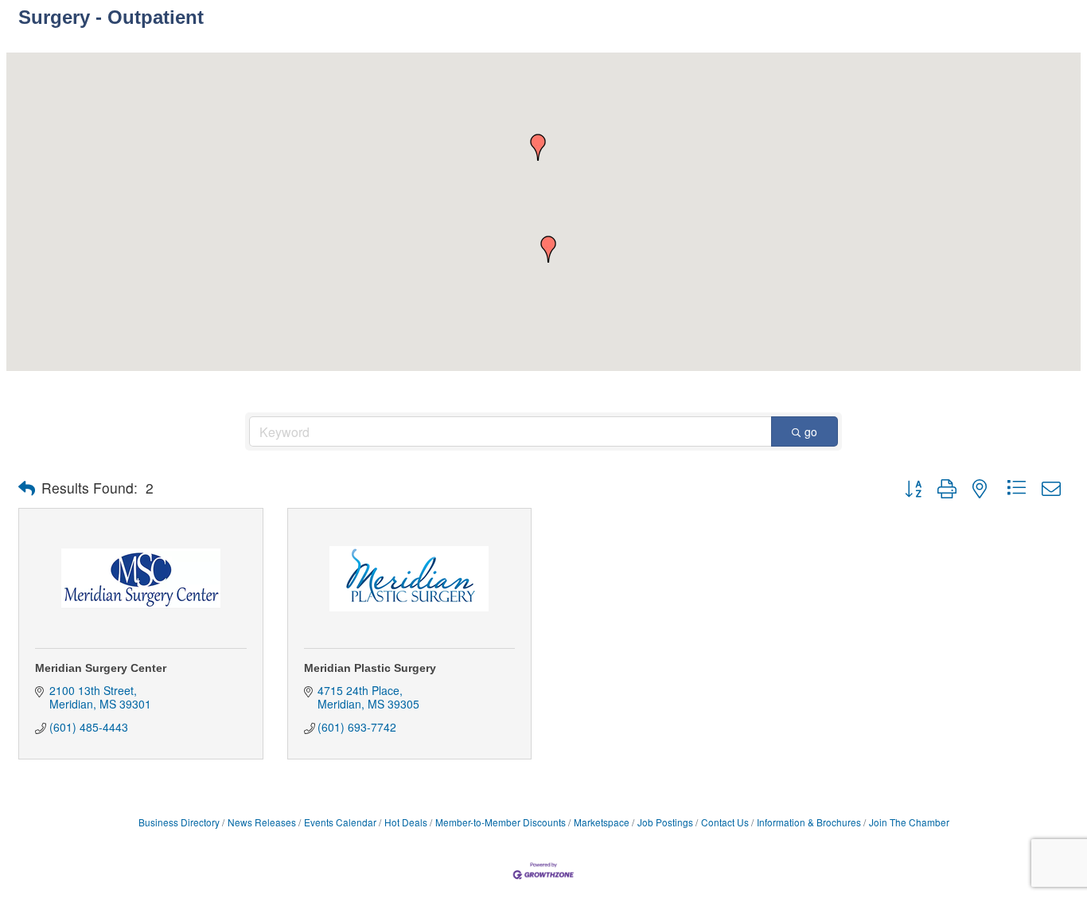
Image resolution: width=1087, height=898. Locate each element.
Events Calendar (340, 822)
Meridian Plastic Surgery (370, 668)
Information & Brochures (809, 822)
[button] (548, 249)
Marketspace (601, 822)
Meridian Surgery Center (100, 668)
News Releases (262, 822)
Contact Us (725, 822)
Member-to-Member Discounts (500, 822)
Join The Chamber (909, 822)
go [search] (811, 431)
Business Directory (179, 822)
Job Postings (665, 822)
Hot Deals (405, 822)
